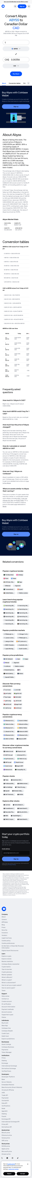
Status (4, 1017)
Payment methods (8, 1009)
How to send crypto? (8, 988)
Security (4, 930)
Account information (8, 1007)
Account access (7, 1012)
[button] (29, 6)
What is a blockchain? (9, 982)
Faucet (4, 1116)
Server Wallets (7, 1082)
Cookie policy (6, 940)
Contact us (5, 999)
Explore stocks (6, 959)
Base (3, 1079)
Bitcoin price (6, 1132)
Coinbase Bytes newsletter (10, 964)
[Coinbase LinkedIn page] (7, 1158)
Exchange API (6, 1119)
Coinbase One (6, 1028)
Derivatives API (7, 1127)
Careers (4, 919)
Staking (4, 1060)
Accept (22, 1173)
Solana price (6, 1138)
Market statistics (7, 961)
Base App (5, 1025)
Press (3, 927)
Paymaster (5, 1098)
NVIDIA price (6, 1146)
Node (3, 1108)
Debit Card (5, 1036)
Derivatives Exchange (9, 1068)
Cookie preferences (8, 943)
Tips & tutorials (7, 969)
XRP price (5, 1140)
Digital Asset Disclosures (10, 950)
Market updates (7, 974)
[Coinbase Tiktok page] (17, 1158)
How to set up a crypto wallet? (11, 985)
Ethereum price (7, 1135)
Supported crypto (7, 1014)
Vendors (4, 935)
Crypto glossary (7, 972)
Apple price (5, 1149)
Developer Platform (8, 1077)
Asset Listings (6, 1044)
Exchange (5, 1063)
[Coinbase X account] (2, 1158)
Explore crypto (6, 956)
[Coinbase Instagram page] (12, 1158)
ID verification (6, 1004)
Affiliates (5, 922)
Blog (3, 925)
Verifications (6, 1106)
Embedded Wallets (8, 1084)
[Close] (28, 1164)
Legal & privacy (7, 938)
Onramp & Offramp (8, 1090)
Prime (4, 1058)
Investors (5, 932)
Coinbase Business (8, 1047)
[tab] (4, 83)
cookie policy (11, 1164)
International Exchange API (10, 1121)
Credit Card (5, 1033)
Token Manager (7, 1052)
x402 (3, 1092)
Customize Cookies (13, 1169)
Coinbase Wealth (7, 1031)
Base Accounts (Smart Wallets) (12, 1087)
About (4, 917)
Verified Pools (6, 1071)
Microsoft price (7, 1151)
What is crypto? (7, 980)
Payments (5, 1049)
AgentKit (4, 1111)
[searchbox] (16, 65)
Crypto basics (6, 967)
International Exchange (9, 1066)
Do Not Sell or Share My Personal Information (13, 947)
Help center (5, 996)
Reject (9, 1173)
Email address (6, 849)
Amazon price (6, 1154)
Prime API (5, 1124)
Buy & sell (5, 1023)
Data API (4, 1103)
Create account (7, 1001)
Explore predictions (8, 1039)
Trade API (5, 1095)
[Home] (3, 6)
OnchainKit (5, 1100)
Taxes (3, 990)
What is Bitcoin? (7, 977)
